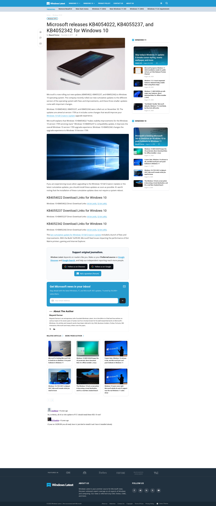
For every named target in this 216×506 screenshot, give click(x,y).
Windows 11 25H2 (99, 9)
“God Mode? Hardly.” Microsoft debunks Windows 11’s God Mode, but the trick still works (155, 106)
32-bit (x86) (102, 203)
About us (130, 3)
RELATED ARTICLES (54, 336)
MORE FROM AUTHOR (73, 336)
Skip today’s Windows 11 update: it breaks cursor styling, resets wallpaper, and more (150, 57)
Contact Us (118, 3)
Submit (122, 300)
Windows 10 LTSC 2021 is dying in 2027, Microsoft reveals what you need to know (59, 388)
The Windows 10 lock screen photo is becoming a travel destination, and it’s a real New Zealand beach (87, 388)
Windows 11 (73, 3)
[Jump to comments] (40, 38)
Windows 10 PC (52, 18)
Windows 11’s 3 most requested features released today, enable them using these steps (154, 82)
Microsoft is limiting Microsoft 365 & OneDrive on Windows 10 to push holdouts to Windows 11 (59, 360)
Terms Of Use (139, 504)
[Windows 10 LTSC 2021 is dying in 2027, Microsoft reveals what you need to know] (59, 376)
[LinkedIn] (55, 329)
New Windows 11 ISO (118, 9)
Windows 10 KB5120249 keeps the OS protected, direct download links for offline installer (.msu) (87, 360)
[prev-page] (48, 400)
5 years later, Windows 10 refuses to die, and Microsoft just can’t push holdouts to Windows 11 (115, 360)
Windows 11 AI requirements (158, 9)
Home (49, 15)
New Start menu (82, 9)
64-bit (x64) (91, 203)
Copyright (130, 504)
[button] (166, 3)
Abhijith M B (138, 63)
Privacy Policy (104, 3)
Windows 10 (88, 3)
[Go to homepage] (40, 32)
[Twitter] (51, 329)
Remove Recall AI (65, 9)
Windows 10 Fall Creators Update (61, 115)
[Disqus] (88, 435)
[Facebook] (134, 490)
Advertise (112, 504)
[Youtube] (158, 490)
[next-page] (52, 400)
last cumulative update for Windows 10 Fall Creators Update (75, 235)
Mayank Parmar (54, 35)
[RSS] (146, 490)
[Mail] (140, 490)
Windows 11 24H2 (137, 9)
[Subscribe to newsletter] (40, 43)
